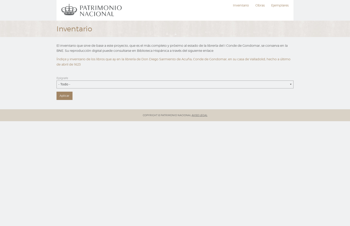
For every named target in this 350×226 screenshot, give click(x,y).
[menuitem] (92, 10)
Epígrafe (62, 78)
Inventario (241, 5)
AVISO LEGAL (199, 115)
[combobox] (175, 84)
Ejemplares (280, 5)
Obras (260, 5)
